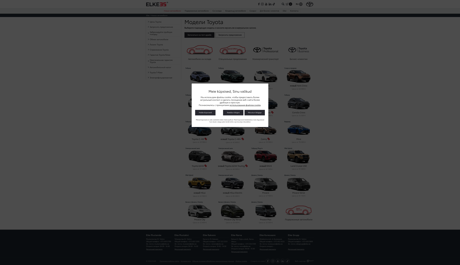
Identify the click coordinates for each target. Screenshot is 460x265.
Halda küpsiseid (205, 112)
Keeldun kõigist (233, 112)
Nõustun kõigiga (255, 112)
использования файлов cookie (245, 105)
